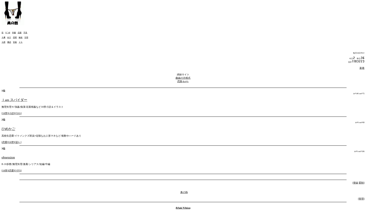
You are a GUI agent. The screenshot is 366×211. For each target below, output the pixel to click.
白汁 (9, 37)
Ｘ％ (20, 42)
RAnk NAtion (183, 207)
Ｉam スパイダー (14, 100)
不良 (25, 33)
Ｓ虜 (3, 37)
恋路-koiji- (183, 81)
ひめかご (8, 129)
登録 (355, 182)
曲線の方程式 (183, 77)
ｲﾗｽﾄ (18, 113)
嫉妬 (20, 37)
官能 (15, 42)
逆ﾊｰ (18, 142)
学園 (14, 33)
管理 (361, 198)
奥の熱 (184, 192)
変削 (361, 182)
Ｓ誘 (3, 42)
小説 (11, 113)
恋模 (15, 37)
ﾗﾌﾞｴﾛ (7, 33)
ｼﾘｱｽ (18, 170)
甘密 (26, 37)
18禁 (4, 113)
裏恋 (9, 42)
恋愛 (20, 33)
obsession (8, 157)
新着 (362, 68)
